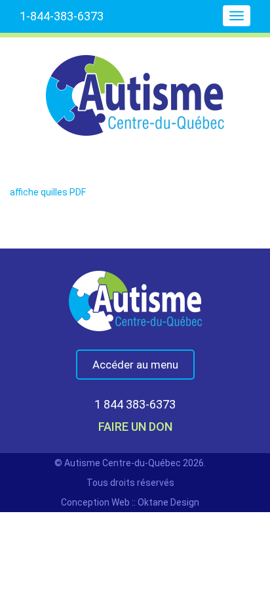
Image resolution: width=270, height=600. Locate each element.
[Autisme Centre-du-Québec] (135, 86)
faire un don (135, 426)
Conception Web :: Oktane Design (130, 502)
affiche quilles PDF (48, 192)
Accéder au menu (135, 364)
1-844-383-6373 (62, 16)
